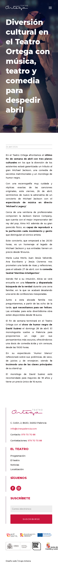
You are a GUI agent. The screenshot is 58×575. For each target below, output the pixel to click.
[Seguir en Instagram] (18, 488)
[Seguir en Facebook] (12, 488)
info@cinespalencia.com (23, 428)
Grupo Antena (24, 561)
